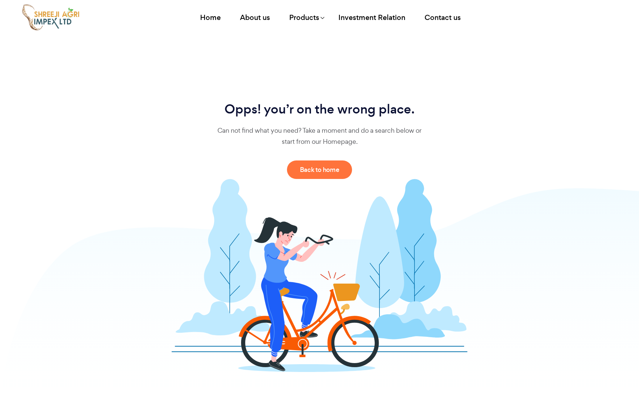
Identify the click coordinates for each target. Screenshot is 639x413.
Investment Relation (371, 18)
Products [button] (304, 18)
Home (210, 18)
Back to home (319, 169)
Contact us (443, 18)
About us (255, 18)
